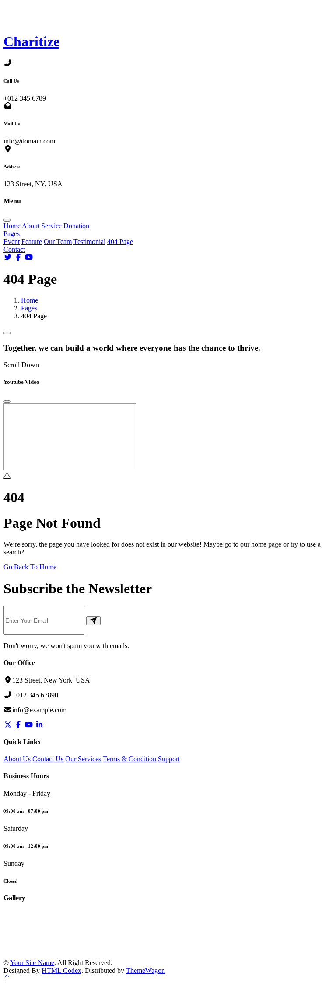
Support (169, 759)
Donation (76, 226)
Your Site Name (32, 962)
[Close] (7, 401)
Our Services (83, 759)
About (30, 226)
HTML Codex (61, 970)
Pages (12, 233)
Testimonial (89, 241)
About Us (17, 759)
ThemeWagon (145, 970)
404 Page (120, 241)
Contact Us (47, 759)
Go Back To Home (30, 567)
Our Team (58, 241)
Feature (31, 241)
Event (12, 241)
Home (12, 226)
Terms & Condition (129, 759)
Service (51, 226)
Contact (14, 249)
